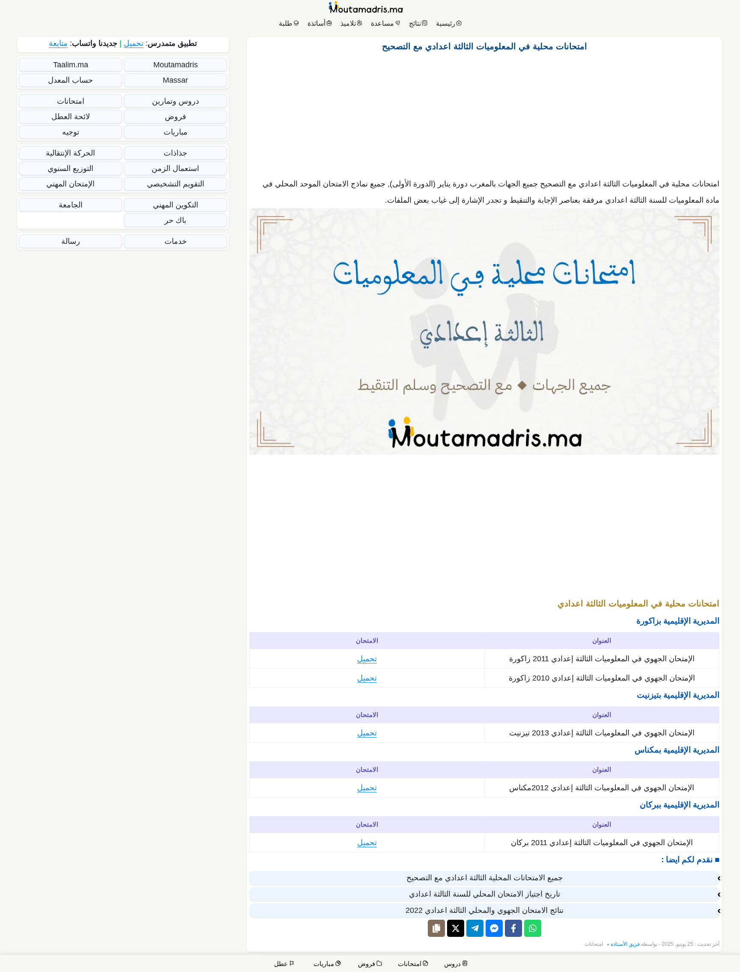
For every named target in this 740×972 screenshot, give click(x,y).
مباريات (176, 132)
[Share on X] (455, 928)
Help (675, 965)
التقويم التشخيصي (175, 184)
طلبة (285, 23)
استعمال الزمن (175, 168)
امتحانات (594, 944)
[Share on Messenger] (494, 928)
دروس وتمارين (175, 101)
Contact (701, 965)
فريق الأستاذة (625, 944)
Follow (514, 965)
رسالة (70, 241)
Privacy (538, 965)
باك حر (175, 220)
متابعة (58, 43)
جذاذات (175, 153)
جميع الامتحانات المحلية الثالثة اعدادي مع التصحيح (484, 877)
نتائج (415, 23)
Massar (175, 80)
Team (628, 965)
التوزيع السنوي (70, 168)
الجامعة (71, 205)
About (652, 965)
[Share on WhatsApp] (532, 928)
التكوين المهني (175, 205)
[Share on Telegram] (474, 928)
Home (725, 965)
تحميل (367, 658)
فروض (175, 116)
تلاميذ (348, 23)
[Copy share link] (436, 928)
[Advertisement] (484, 112)
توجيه (70, 132)
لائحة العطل (70, 116)
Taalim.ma (70, 64)
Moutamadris (175, 64)
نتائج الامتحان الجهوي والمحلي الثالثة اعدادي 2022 (485, 910)
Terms (566, 965)
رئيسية (445, 23)
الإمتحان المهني (70, 184)
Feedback (598, 965)
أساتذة (316, 23)
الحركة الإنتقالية (70, 153)
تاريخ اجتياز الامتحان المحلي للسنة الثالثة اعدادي (484, 894)
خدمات (175, 241)
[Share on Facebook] (513, 928)
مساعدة (382, 23)
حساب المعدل (70, 80)
